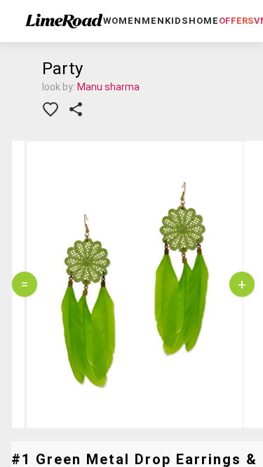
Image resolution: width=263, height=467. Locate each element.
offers (236, 20)
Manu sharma (108, 86)
